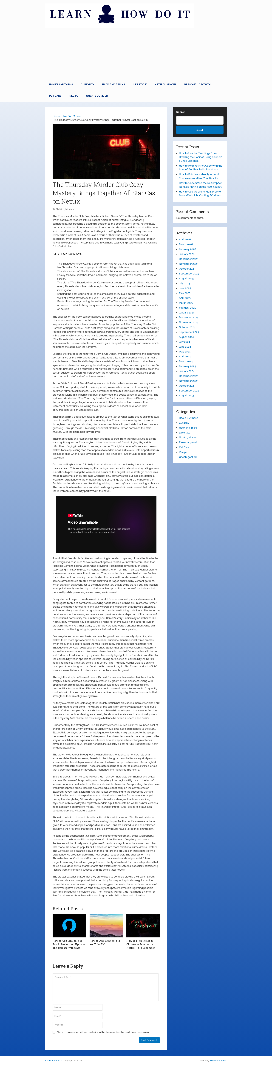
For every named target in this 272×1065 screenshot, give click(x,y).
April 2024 (185, 356)
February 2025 (187, 307)
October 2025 (187, 268)
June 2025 (185, 288)
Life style (140, 84)
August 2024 (186, 336)
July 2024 (184, 341)
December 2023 (188, 376)
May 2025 (184, 293)
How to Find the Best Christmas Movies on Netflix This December (140, 944)
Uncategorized (97, 95)
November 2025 (188, 263)
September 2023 (189, 390)
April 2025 (185, 297)
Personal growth (197, 84)
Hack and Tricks (113, 84)
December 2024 (188, 317)
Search (180, 112)
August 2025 (186, 278)
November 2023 (188, 380)
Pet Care (55, 95)
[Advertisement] (136, 55)
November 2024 (188, 322)
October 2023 (187, 385)
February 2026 (187, 249)
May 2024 (185, 351)
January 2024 (187, 371)
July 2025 (184, 283)
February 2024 (187, 366)
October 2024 (187, 327)
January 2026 (187, 254)
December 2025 (188, 258)
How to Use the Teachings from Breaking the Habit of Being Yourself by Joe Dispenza (200, 157)
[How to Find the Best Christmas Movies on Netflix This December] (143, 925)
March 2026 (186, 244)
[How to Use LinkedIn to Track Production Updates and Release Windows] (69, 925)
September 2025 (189, 273)
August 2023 (186, 395)
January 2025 (186, 312)
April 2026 (185, 239)
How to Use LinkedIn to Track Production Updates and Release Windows (69, 944)
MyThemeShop (218, 1060)
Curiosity (87, 84)
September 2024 (189, 332)
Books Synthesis (61, 84)
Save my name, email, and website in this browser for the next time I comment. (103, 1032)
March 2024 (186, 361)
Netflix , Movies (165, 84)
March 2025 (186, 302)
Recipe (73, 95)
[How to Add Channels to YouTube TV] (106, 925)
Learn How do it (53, 1060)
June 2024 (185, 346)
